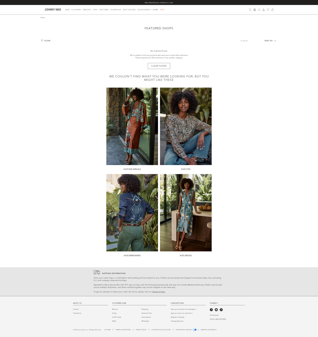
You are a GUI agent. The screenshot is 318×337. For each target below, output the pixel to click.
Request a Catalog (177, 317)
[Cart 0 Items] (272, 10)
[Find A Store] (259, 10)
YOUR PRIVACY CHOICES (184, 330)
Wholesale (145, 321)
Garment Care (146, 313)
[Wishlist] (268, 10)
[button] (263, 10)
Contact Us (77, 313)
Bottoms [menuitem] (104, 10)
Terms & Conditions (123, 330)
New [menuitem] (67, 10)
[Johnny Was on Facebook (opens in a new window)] (211, 309)
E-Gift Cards (116, 317)
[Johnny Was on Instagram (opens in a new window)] (216, 309)
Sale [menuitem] (162, 10)
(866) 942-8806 (220, 319)
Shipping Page (158, 292)
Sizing (114, 313)
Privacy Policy (141, 330)
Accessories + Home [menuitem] (148, 10)
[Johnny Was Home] (53, 9)
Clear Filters (159, 66)
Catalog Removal (177, 321)
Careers (76, 309)
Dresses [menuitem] (87, 10)
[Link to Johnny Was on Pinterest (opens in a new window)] (221, 309)
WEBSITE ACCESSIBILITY (209, 330)
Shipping (144, 309)
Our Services (214, 315)
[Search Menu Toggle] (250, 10)
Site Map (107, 330)
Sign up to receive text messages (183, 309)
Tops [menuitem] (95, 10)
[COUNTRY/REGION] (254, 10)
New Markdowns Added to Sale (159, 3)
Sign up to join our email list (181, 313)
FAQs (114, 321)
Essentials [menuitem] (116, 10)
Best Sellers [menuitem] (129, 10)
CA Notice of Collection (161, 330)
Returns (115, 309)
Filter (47, 41)
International (146, 317)
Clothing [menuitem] (76, 10)
